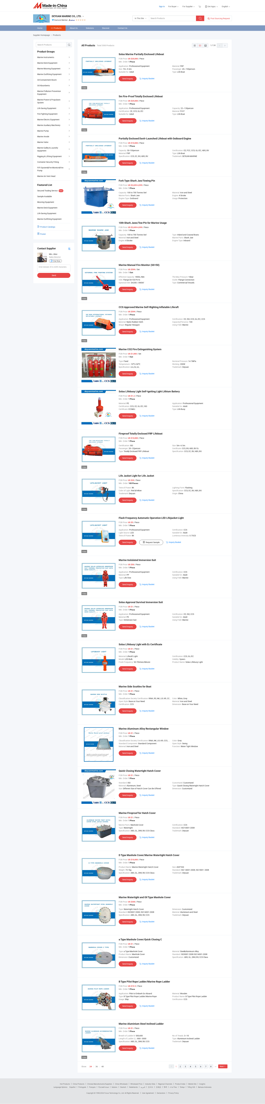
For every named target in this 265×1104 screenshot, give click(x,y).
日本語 (158, 1087)
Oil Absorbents (43, 85)
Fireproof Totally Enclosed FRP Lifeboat (140, 433)
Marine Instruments (45, 57)
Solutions (90, 28)
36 (97, 1066)
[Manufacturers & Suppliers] (51, 5)
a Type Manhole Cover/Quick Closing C (140, 939)
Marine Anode (43, 136)
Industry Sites (150, 1084)
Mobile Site (192, 1084)
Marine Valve (42, 142)
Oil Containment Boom (47, 80)
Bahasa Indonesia (204, 1087)
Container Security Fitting (48, 162)
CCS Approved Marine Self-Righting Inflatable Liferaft (149, 307)
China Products (78, 1084)
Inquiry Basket (148, 78)
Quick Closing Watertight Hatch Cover (140, 770)
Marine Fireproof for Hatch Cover (137, 813)
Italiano (114, 1087)
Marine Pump (43, 130)
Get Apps (211, 6)
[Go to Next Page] (225, 45)
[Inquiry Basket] (200, 6)
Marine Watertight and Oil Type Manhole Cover (145, 897)
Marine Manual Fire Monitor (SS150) (139, 265)
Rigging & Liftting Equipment (49, 156)
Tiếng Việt (191, 1087)
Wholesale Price (136, 1084)
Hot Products (65, 1084)
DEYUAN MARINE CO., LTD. (66, 16)
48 (102, 1066)
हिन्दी (165, 1087)
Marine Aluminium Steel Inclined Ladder (141, 1023)
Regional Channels (165, 1084)
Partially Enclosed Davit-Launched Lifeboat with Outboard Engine (155, 138)
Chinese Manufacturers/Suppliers (99, 1084)
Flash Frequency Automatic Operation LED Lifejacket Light (151, 517)
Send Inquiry (127, 78)
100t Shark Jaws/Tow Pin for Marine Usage (143, 222)
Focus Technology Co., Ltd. (114, 1093)
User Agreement (148, 1093)
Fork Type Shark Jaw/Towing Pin (137, 180)
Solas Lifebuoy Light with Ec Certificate (140, 644)
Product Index (180, 1084)
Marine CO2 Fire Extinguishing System (140, 349)
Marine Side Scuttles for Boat (135, 686)
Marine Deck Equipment (47, 63)
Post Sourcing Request (220, 18)
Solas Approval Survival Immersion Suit (141, 602)
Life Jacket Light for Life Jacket (136, 475)
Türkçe (182, 1087)
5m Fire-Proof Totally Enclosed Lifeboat (141, 96)
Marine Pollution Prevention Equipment (49, 92)
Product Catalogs (47, 227)
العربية (143, 1087)
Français (92, 1087)
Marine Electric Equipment (48, 119)
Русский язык (103, 1087)
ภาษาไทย (173, 1087)
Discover (105, 28)
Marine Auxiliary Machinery (48, 125)
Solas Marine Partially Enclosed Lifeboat (141, 54)
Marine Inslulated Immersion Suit (137, 560)
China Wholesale (121, 1084)
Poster (43, 234)
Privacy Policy (173, 1093)
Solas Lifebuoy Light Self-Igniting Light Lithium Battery (149, 391)
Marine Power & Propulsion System (48, 101)
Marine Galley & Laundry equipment (47, 149)
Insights (202, 1084)
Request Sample (153, 542)
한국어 (150, 1087)
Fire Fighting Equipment (47, 114)
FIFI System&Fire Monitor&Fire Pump (50, 169)
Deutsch (123, 1087)
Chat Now (56, 261)
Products (57, 28)
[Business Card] (69, 248)
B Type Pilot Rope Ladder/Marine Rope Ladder (144, 981)
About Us (74, 28)
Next (222, 1066)
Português (82, 1087)
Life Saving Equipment (46, 108)
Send (54, 275)
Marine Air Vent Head (46, 176)
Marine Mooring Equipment (48, 68)
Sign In (162, 6)
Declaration (161, 1093)
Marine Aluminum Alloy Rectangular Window (144, 728)
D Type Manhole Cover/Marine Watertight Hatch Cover (149, 855)
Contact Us (122, 28)
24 (91, 1066)
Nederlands (133, 1087)
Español (72, 1087)
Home (39, 28)
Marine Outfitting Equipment (49, 74)
